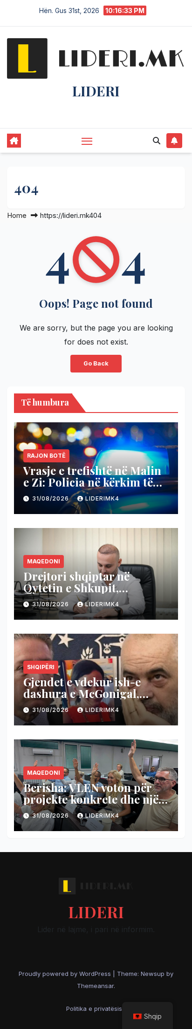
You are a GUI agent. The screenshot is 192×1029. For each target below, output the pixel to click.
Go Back (96, 363)
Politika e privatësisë (96, 1008)
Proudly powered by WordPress (66, 973)
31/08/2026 (51, 498)
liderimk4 (102, 498)
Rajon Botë (46, 455)
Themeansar (95, 985)
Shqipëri (41, 666)
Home (17, 215)
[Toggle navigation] (87, 141)
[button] (156, 140)
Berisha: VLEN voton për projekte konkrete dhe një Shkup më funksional (90, 799)
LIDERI (96, 90)
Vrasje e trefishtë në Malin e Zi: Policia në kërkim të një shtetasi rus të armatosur (92, 488)
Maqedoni (43, 561)
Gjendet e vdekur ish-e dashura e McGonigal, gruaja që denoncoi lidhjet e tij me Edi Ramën (92, 699)
